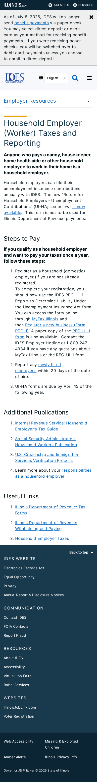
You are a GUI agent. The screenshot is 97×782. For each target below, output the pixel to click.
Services (85, 5)
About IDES (13, 658)
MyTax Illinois (45, 318)
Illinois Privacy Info (61, 757)
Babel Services (16, 685)
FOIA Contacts (16, 626)
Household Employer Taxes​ (42, 538)
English (52, 78)
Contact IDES (15, 617)
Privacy (10, 586)
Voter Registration (19, 716)
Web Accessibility (19, 741)
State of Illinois (58, 770)
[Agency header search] (75, 78)
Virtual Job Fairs (17, 676)
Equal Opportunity (19, 577)
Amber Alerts (15, 757)
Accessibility (14, 667)
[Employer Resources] (87, 100)
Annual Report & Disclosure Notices (34, 595)
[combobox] (56, 78)
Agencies (61, 5)
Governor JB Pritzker (19, 770)
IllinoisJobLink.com (20, 707)
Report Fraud (15, 635)
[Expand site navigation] (89, 78)
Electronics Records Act (24, 568)
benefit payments (31, 22)
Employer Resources (30, 101)
